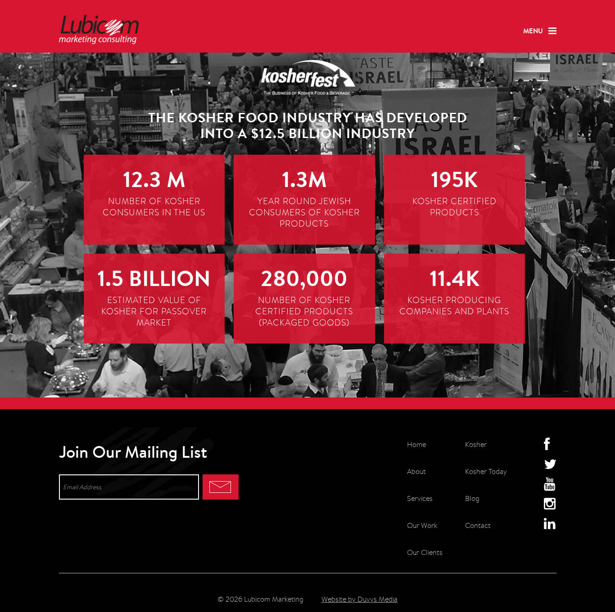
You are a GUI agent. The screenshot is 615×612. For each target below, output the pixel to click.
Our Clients (425, 552)
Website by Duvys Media (359, 599)
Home (416, 444)
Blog (472, 498)
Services (420, 498)
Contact (478, 525)
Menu (533, 31)
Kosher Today (486, 471)
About (416, 471)
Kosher (476, 444)
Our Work (422, 525)
